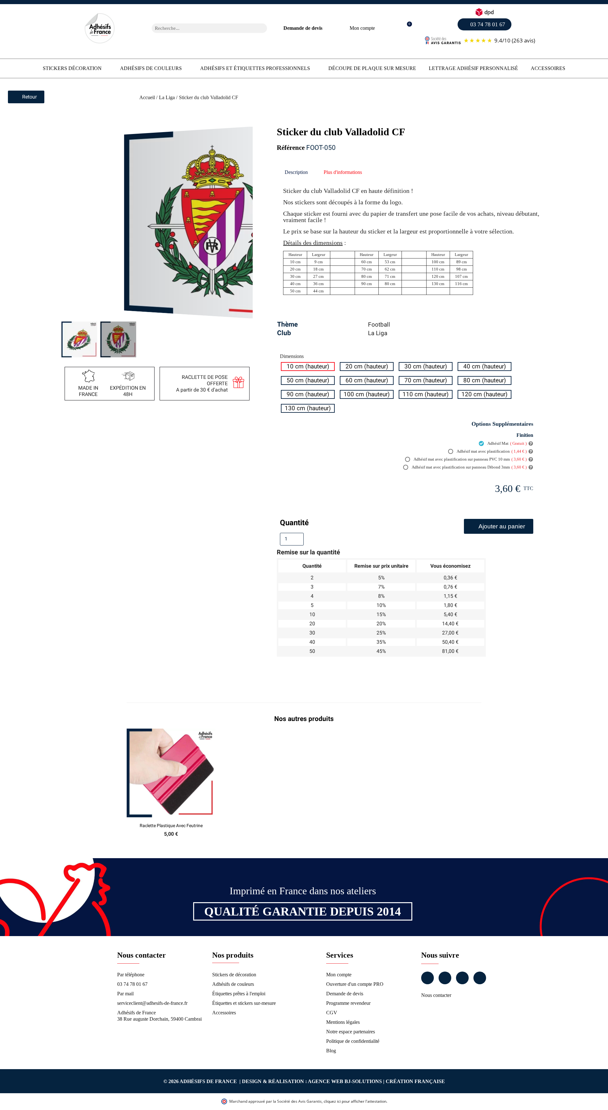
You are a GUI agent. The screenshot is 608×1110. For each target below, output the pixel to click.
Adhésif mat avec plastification (491, 451)
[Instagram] (445, 978)
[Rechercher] (262, 28)
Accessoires (548, 68)
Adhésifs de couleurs (151, 68)
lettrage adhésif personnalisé (473, 68)
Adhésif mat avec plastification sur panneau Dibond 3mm (469, 467)
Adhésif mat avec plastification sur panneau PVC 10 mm (470, 459)
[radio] (308, 366)
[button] (406, 28)
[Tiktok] (479, 978)
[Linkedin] (462, 978)
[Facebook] (427, 978)
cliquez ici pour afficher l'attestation (355, 1101)
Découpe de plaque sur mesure (372, 68)
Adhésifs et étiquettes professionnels (255, 68)
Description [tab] (296, 172)
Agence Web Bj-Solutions (345, 1081)
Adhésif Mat (507, 443)
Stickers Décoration (72, 68)
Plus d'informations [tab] (343, 172)
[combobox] (201, 28)
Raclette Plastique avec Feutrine (171, 825)
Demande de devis (302, 28)
